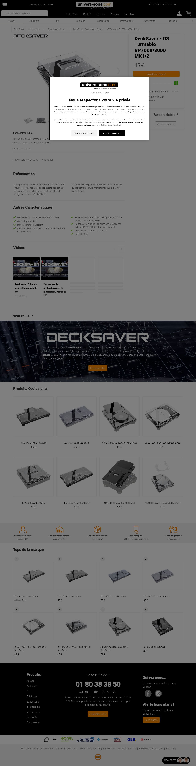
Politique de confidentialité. (111, 125)
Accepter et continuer (112, 133)
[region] (99, 108)
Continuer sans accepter (99, 93)
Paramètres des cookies (84, 133)
